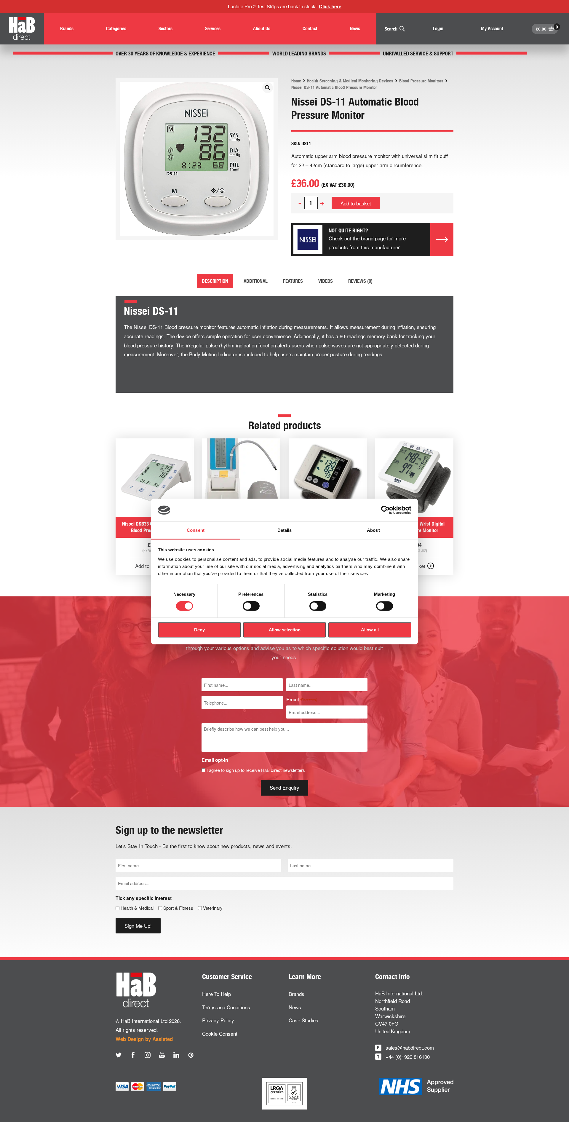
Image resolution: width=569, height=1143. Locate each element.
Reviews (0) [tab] (360, 281)
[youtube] (162, 1055)
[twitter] (119, 1055)
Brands (296, 993)
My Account (492, 28)
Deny (199, 629)
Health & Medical (137, 908)
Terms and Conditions (226, 1007)
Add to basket (356, 203)
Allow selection (285, 629)
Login (438, 28)
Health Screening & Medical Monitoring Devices (350, 81)
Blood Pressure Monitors (421, 81)
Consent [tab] (195, 530)
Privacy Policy (218, 1020)
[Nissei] (308, 239)
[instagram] (148, 1055)
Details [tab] (284, 530)
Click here (330, 6)
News (295, 1007)
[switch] (251, 606)
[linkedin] (176, 1055)
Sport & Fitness (178, 908)
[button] (267, 87)
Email (301, 699)
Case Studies (303, 1020)
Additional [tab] (256, 281)
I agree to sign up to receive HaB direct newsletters (256, 770)
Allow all (370, 629)
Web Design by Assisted (144, 1039)
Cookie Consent (219, 1033)
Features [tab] (293, 281)
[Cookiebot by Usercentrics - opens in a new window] (385, 510)
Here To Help (216, 993)
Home (296, 81)
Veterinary (213, 908)
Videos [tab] (325, 281)
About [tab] (373, 530)
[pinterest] (191, 1055)
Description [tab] (215, 281)
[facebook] (133, 1055)
